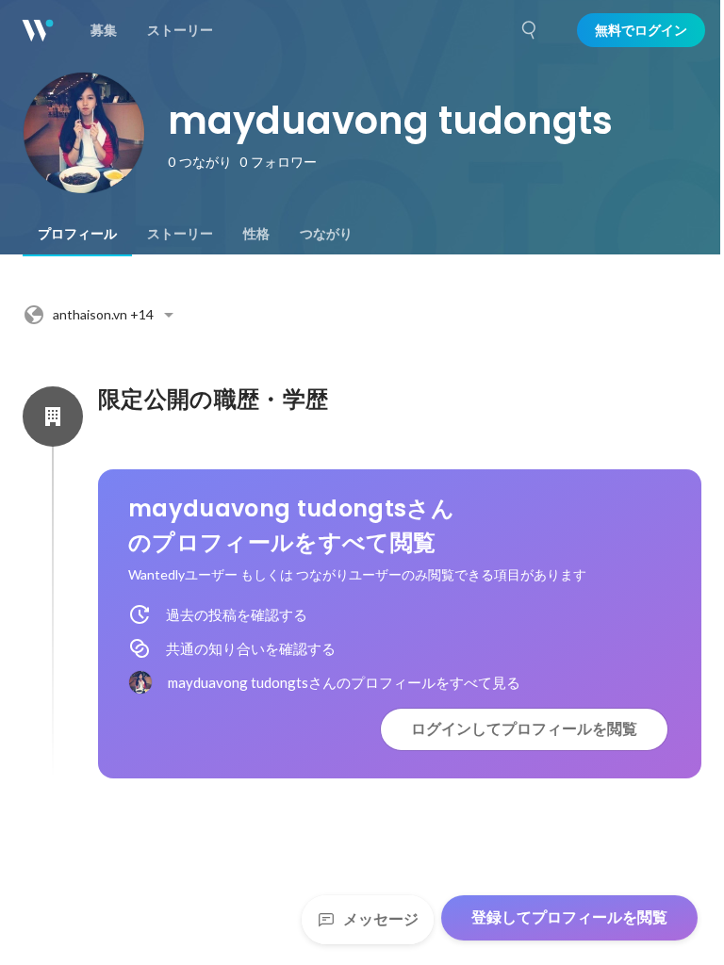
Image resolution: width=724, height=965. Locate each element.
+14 (103, 314)
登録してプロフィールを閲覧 (569, 917)
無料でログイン (641, 30)
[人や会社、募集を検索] (530, 30)
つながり (326, 233)
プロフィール (77, 233)
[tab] (77, 233)
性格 (256, 233)
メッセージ (381, 919)
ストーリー (180, 233)
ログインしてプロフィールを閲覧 (524, 729)
